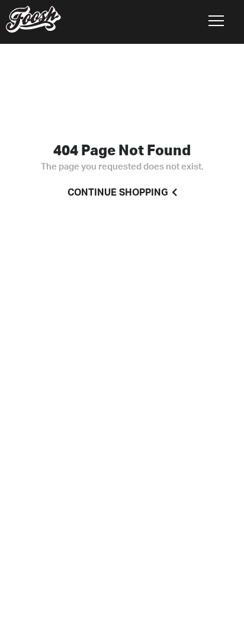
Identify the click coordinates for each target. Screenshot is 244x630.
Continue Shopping (118, 192)
